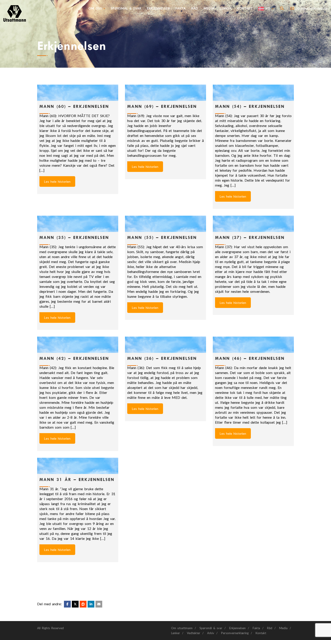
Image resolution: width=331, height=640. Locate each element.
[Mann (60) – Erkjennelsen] (77, 93)
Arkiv (210, 633)
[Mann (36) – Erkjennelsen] (165, 345)
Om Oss (95, 8)
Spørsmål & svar (126, 8)
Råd (194, 8)
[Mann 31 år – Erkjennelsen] (77, 466)
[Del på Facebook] (67, 604)
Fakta (181, 8)
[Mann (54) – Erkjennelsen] (253, 93)
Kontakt (245, 8)
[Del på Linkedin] (83, 604)
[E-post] (98, 604)
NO (267, 8)
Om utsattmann (182, 628)
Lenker (225, 8)
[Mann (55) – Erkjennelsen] (165, 224)
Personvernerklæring (235, 633)
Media (209, 8)
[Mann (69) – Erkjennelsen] (165, 93)
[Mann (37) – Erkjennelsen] (253, 224)
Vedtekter (193, 633)
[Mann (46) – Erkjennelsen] (253, 345)
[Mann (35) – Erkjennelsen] (77, 224)
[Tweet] (75, 604)
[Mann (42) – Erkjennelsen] (77, 345)
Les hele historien (57, 181)
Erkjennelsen (158, 8)
